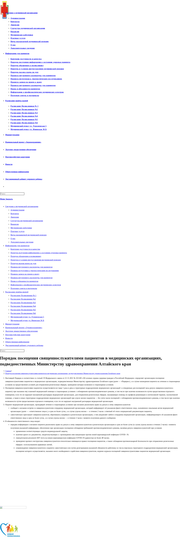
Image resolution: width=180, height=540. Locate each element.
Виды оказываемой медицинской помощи (29, 235)
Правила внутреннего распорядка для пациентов (31, 267)
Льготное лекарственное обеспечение (21, 331)
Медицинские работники (21, 228)
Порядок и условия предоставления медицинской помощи (36, 260)
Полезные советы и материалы (24, 288)
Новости (9, 338)
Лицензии (15, 217)
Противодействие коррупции (17, 335)
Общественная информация (17, 342)
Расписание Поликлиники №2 (23, 299)
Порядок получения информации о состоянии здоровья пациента (39, 253)
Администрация (17, 210)
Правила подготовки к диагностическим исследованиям (35, 270)
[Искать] (26, 351)
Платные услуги (17, 231)
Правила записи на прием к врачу (25, 274)
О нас (13, 238)
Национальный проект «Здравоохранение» (23, 327)
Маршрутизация (12, 324)
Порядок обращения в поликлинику (26, 256)
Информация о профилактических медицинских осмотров (36, 285)
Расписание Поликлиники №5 (23, 310)
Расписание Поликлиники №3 (23, 303)
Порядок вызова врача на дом (23, 263)
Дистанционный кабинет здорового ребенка (24, 345)
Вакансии (15, 224)
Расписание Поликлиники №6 (23, 313)
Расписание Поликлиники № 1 (23, 295)
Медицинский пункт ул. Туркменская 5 (27, 317)
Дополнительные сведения (22, 242)
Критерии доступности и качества (25, 249)
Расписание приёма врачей (16, 292)
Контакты (15, 213)
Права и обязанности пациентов (24, 281)
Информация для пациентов (17, 246)
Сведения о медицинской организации (21, 206)
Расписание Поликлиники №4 (23, 306)
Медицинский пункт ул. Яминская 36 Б (27, 320)
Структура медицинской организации (27, 221)
